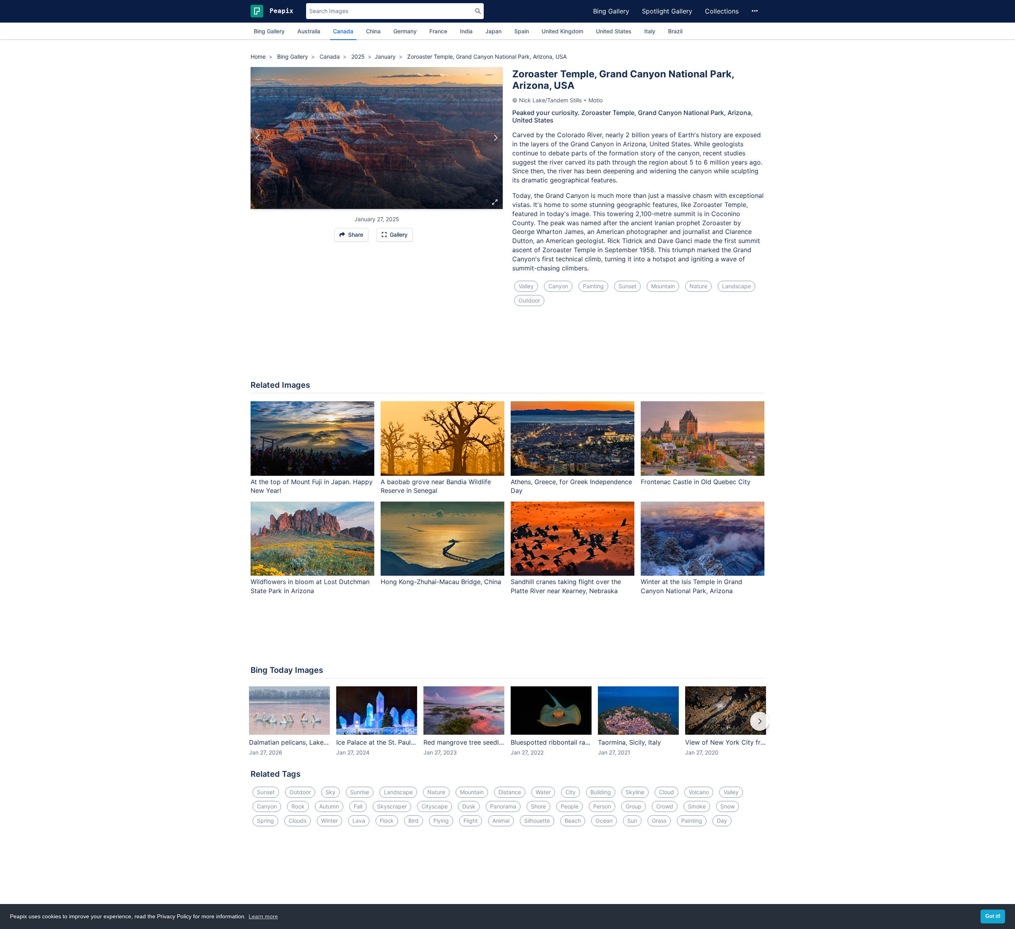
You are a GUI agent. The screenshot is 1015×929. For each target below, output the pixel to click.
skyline (635, 792)
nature (698, 286)
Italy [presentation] (649, 31)
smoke (697, 806)
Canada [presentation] (343, 31)
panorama (503, 806)
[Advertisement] (507, 348)
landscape (736, 286)
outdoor (529, 300)
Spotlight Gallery (667, 11)
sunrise (359, 792)
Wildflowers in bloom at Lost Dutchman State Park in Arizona (310, 586)
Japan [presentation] (493, 31)
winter (329, 820)
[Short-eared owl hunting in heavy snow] (495, 138)
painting (593, 286)
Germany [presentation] (405, 31)
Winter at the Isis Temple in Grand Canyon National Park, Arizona (691, 586)
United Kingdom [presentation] (562, 31)
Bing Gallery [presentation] (269, 31)
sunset (627, 286)
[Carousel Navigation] (507, 727)
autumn (329, 806)
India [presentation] (466, 31)
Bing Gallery (611, 11)
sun (632, 820)
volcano (699, 792)
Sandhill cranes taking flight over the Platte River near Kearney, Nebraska (566, 586)
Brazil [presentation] (675, 31)
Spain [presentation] (521, 31)
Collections (722, 11)
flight (470, 820)
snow (727, 806)
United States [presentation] (614, 31)
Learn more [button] (263, 916)
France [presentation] (438, 31)
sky (330, 792)
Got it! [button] (992, 916)
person (602, 806)
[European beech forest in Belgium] (258, 138)
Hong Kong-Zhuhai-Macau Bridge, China (441, 582)
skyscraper (392, 806)
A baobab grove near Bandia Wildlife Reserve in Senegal (436, 486)
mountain (663, 286)
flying (441, 820)
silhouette (537, 820)
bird (413, 820)
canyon (558, 286)
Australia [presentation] (308, 31)
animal (500, 820)
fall (358, 806)
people (569, 806)
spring (265, 820)
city (570, 792)
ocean (604, 820)
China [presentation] (373, 31)
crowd (664, 806)
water (543, 792)
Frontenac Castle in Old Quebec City (696, 482)
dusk (468, 806)
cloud (666, 792)
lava (358, 820)
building (600, 792)
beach (573, 820)
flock (387, 820)
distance (509, 792)
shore (538, 806)
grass (659, 820)
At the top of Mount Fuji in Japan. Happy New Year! (312, 486)
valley (526, 286)
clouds (297, 820)
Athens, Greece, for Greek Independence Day (571, 486)
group (634, 806)
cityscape (434, 806)
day (722, 820)
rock (297, 806)
